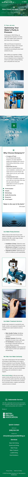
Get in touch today (7, 375)
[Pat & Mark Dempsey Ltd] (9, 2)
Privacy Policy (9, 470)
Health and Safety (18, 470)
